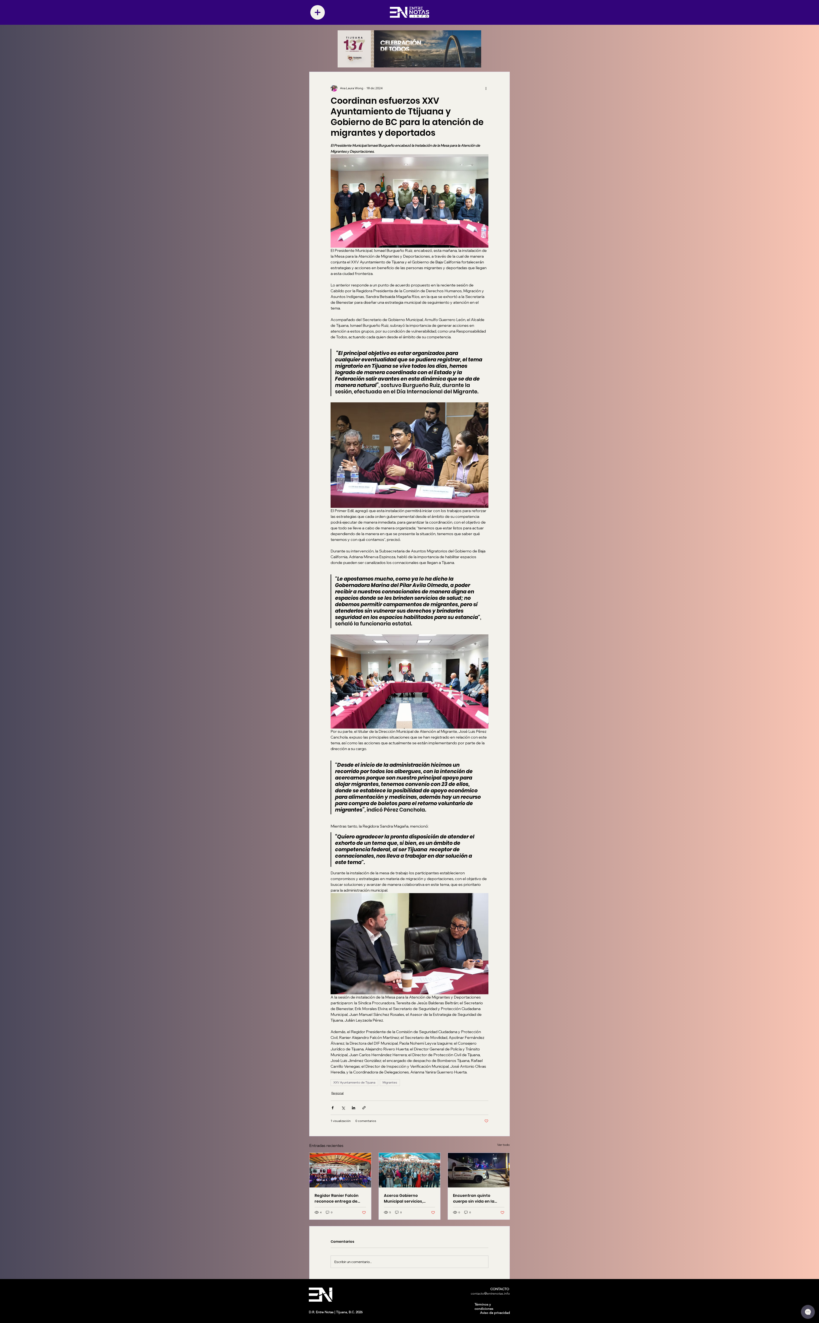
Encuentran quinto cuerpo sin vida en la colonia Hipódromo (473, 1198)
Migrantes (390, 1082)
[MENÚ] (317, 12)
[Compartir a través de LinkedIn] (353, 1108)
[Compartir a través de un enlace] (364, 1108)
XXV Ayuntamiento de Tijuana (354, 1082)
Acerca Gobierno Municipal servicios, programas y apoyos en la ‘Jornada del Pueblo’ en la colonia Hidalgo (408, 1198)
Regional (337, 1093)
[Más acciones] (485, 88)
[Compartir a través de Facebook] (333, 1108)
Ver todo (503, 1145)
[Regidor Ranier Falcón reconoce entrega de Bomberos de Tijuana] (340, 1170)
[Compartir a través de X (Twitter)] (343, 1108)
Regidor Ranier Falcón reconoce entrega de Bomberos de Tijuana (337, 1198)
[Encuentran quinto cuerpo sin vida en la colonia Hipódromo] (479, 1170)
